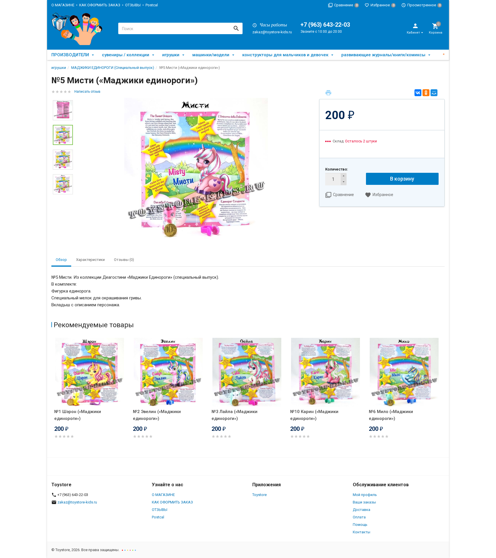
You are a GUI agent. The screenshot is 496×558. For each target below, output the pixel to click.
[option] (196, 169)
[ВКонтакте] (417, 92)
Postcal (152, 5)
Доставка (361, 509)
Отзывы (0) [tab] (124, 259)
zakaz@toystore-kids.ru (272, 32)
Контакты (361, 532)
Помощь (360, 524)
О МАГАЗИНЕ (62, 5)
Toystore (259, 495)
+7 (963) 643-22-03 (325, 24)
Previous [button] (53, 396)
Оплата (359, 517)
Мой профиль (365, 495)
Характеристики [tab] (90, 259)
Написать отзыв (87, 92)
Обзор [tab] (61, 259)
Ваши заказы (364, 502)
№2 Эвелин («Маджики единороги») (157, 415)
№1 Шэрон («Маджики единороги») (77, 415)
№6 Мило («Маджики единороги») (391, 415)
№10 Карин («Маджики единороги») (314, 415)
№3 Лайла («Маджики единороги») (234, 415)
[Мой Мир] (434, 92)
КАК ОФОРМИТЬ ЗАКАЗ (99, 5)
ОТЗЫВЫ (133, 5)
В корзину (402, 179)
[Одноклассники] (426, 92)
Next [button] (62, 198)
